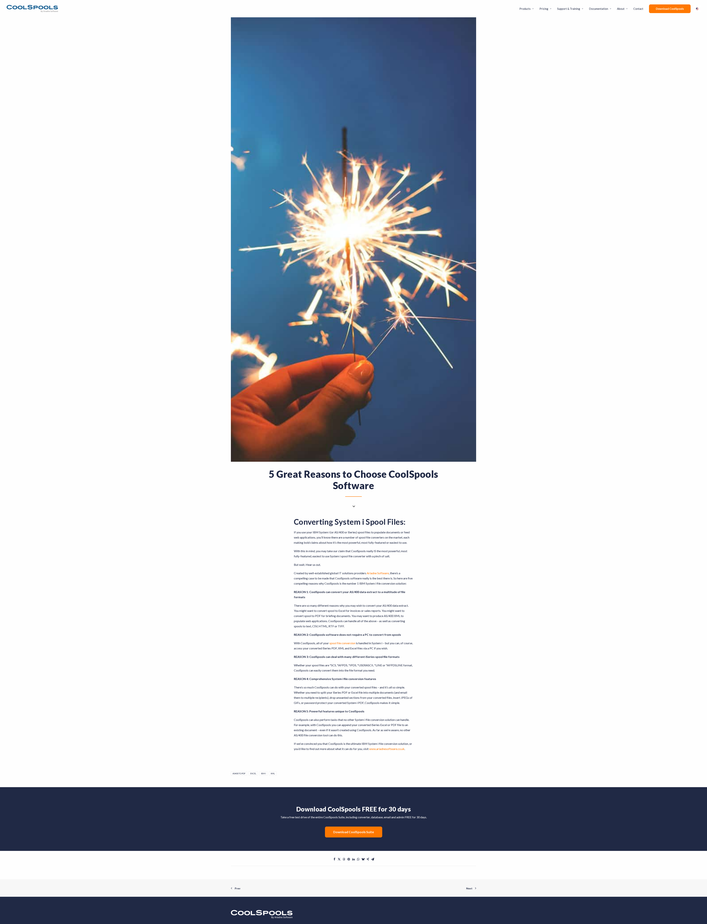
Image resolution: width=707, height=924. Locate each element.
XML (273, 773)
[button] (334, 859)
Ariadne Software (378, 573)
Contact (638, 8)
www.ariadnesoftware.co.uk (386, 749)
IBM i (263, 773)
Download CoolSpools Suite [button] (353, 832)
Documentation (598, 8)
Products (525, 8)
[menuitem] (527, 8)
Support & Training (568, 8)
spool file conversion (342, 643)
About (621, 8)
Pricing (543, 8)
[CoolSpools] (32, 8)
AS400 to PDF (239, 773)
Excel (253, 773)
